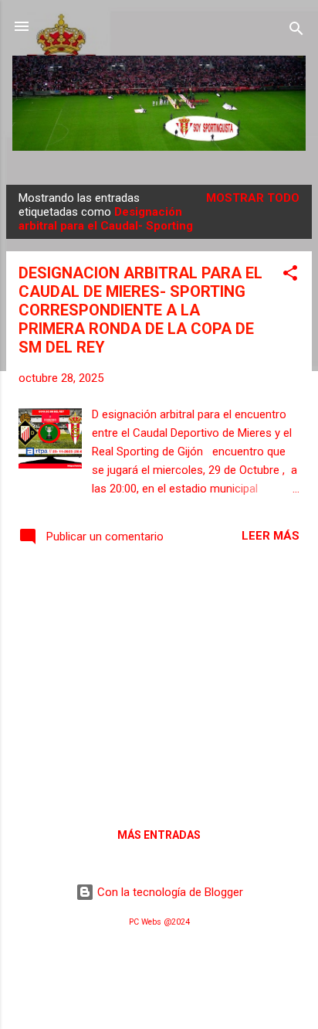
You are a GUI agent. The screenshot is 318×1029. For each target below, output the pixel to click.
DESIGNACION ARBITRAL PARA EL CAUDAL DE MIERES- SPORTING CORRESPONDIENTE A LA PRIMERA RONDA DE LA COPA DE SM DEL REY (140, 310)
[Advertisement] (159, 684)
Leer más (270, 536)
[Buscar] (296, 31)
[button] (290, 276)
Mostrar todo (252, 198)
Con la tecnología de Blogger (168, 892)
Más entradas (159, 835)
